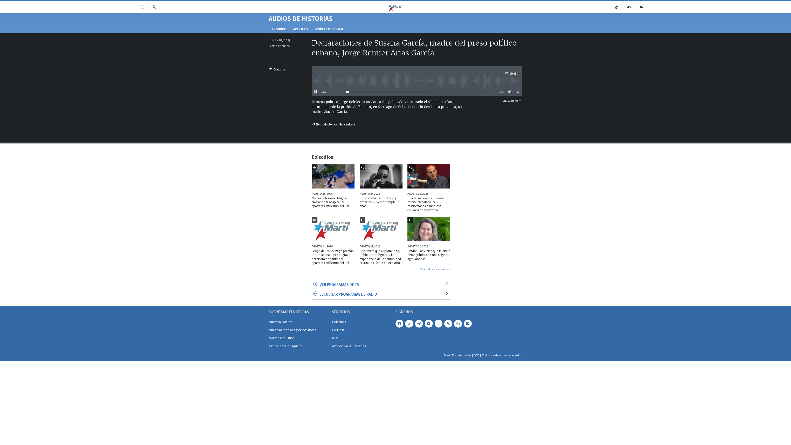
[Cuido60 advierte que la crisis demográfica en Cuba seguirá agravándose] (428, 229)
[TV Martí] (641, 7)
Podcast (338, 330)
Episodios (279, 30)
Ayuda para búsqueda (286, 346)
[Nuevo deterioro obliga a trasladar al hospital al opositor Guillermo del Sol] (333, 176)
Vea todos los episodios (435, 269)
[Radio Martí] (629, 7)
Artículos (300, 30)
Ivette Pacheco (279, 46)
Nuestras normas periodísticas (292, 330)
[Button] (277, 70)
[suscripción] (468, 324)
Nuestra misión (281, 322)
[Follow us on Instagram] (438, 324)
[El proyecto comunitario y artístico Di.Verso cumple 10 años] (381, 176)
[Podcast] (616, 7)
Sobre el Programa (329, 30)
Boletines (339, 322)
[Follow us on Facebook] (399, 324)
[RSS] (448, 324)
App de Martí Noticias (349, 346)
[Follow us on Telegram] (419, 324)
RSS (335, 338)
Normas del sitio (281, 338)
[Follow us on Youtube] (429, 324)
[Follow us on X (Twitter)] (409, 324)
